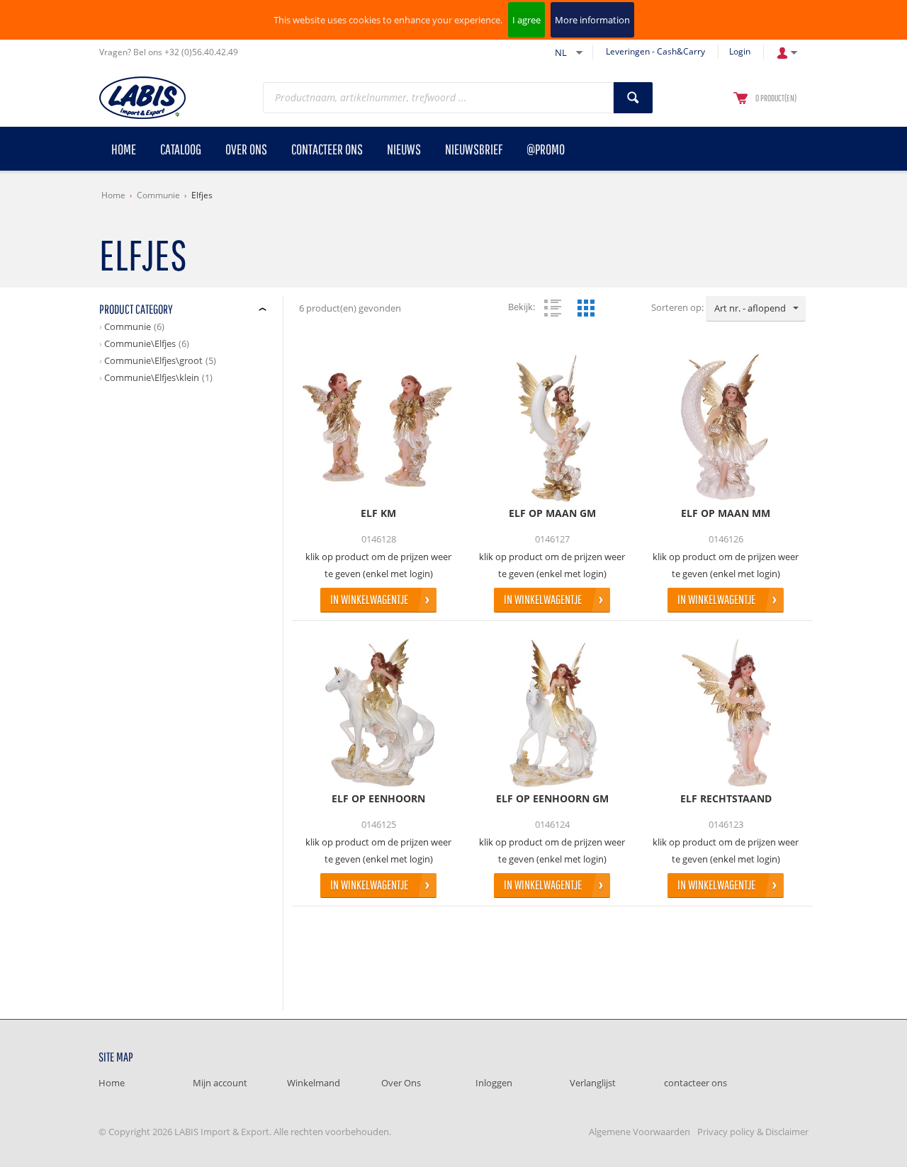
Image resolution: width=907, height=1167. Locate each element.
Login (739, 51)
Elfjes (202, 195)
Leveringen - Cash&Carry (655, 51)
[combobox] (756, 308)
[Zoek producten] (633, 97)
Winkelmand (313, 1082)
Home (113, 195)
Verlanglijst (593, 1082)
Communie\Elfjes (140, 343)
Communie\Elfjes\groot (153, 360)
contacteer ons (695, 1082)
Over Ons (401, 1082)
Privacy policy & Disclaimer (753, 1131)
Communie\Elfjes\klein (151, 377)
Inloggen (493, 1082)
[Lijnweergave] (552, 308)
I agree (526, 19)
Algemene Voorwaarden (639, 1131)
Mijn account (220, 1082)
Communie (158, 195)
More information (592, 19)
